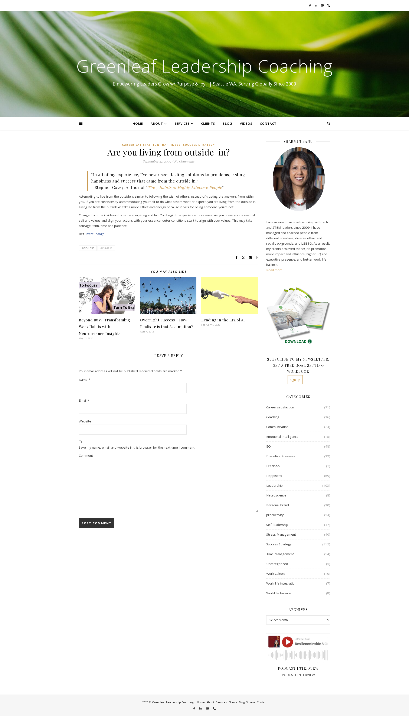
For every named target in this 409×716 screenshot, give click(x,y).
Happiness (171, 145)
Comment (86, 455)
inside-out (88, 248)
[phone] (328, 5)
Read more (274, 270)
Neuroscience (276, 495)
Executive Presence (280, 456)
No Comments (184, 161)
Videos (246, 123)
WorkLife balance (278, 593)
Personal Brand (277, 505)
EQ (268, 446)
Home (138, 123)
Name (84, 379)
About (157, 123)
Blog (227, 123)
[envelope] (322, 5)
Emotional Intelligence (282, 436)
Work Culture (275, 573)
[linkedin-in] (316, 5)
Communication (277, 427)
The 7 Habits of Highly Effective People (185, 187)
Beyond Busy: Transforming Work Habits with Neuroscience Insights (104, 326)
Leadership (274, 485)
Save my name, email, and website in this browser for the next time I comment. (137, 447)
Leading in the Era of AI (223, 319)
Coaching (272, 417)
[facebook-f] (310, 5)
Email (84, 400)
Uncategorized (277, 564)
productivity (275, 515)
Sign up (295, 380)
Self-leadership (277, 524)
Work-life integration (281, 583)
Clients (208, 123)
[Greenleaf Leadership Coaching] (204, 64)
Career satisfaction (141, 145)
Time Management (280, 554)
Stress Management (281, 534)
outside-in (106, 248)
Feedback (273, 466)
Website (85, 421)
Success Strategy (199, 145)
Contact (268, 123)
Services (182, 123)
